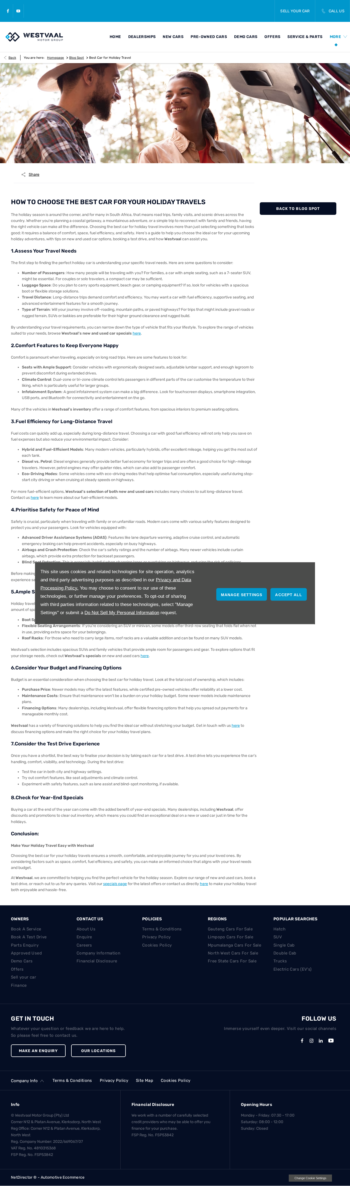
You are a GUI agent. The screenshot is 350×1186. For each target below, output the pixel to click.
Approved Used (26, 953)
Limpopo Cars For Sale (230, 937)
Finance (19, 985)
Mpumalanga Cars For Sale (234, 945)
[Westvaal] (34, 37)
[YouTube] (18, 11)
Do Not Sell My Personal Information (121, 612)
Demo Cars (22, 961)
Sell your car (23, 977)
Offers (17, 969)
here (35, 497)
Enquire (84, 937)
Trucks (280, 961)
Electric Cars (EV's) (292, 969)
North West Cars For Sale (233, 953)
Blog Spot (76, 58)
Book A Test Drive (28, 937)
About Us (86, 929)
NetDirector (22, 1177)
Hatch (279, 929)
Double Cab (284, 953)
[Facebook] (8, 11)
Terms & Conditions (162, 929)
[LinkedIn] (321, 1041)
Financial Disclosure (97, 961)
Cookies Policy (157, 945)
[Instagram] (311, 1041)
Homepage (55, 58)
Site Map (144, 1080)
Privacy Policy (156, 937)
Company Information (98, 953)
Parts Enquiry (25, 945)
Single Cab (284, 945)
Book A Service (26, 929)
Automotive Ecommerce (63, 1177)
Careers (84, 945)
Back (12, 58)
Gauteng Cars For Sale (230, 929)
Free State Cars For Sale (232, 961)
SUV (277, 937)
